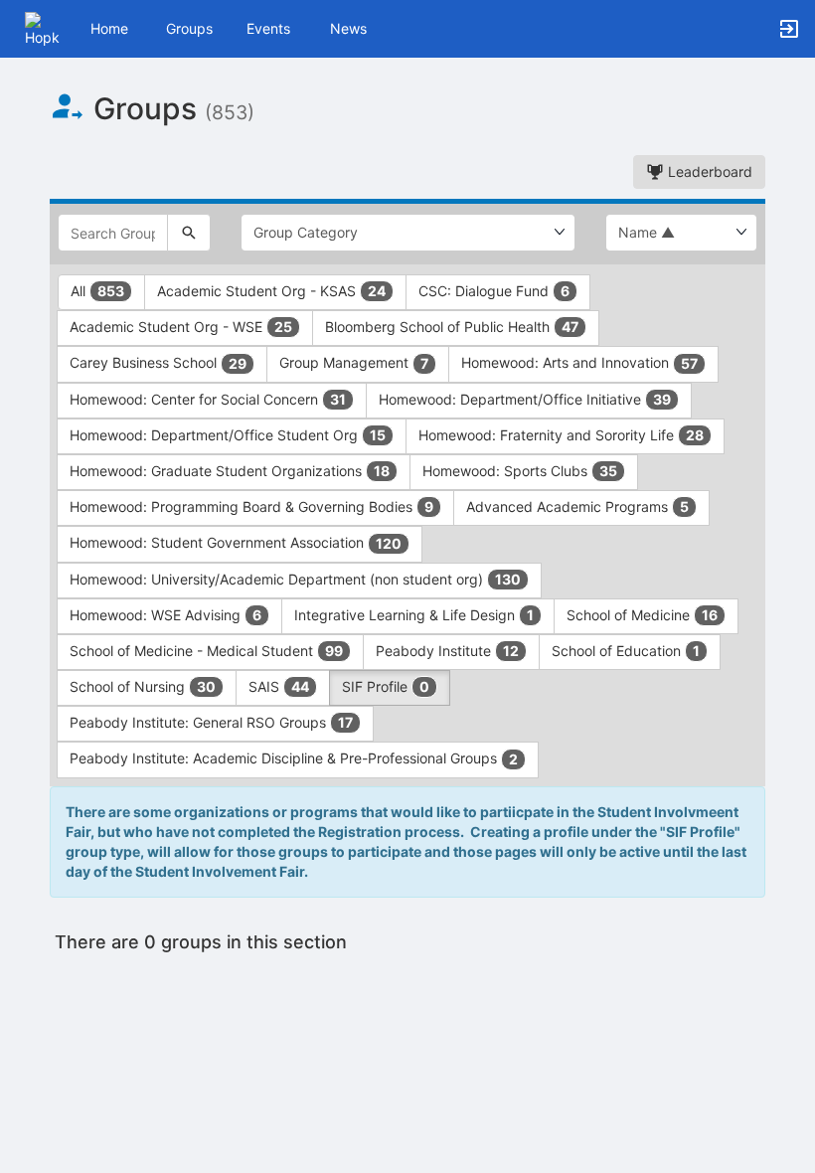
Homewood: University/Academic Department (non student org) (295, 579)
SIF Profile (385, 686)
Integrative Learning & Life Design (414, 614)
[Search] (189, 232)
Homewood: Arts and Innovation (579, 362)
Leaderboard (708, 171)
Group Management (353, 362)
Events (268, 28)
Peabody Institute (447, 650)
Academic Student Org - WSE (181, 326)
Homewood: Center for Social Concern (208, 399)
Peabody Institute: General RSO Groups (211, 722)
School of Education (626, 650)
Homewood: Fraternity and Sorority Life (561, 434)
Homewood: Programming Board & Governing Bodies (251, 506)
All (97, 290)
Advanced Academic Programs (577, 506)
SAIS (278, 686)
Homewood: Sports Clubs (519, 470)
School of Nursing (143, 686)
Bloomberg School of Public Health (451, 326)
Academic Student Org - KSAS (271, 290)
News (348, 28)
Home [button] (109, 28)
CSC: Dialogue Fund (494, 290)
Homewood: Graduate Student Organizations (230, 470)
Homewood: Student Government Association (236, 542)
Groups (189, 28)
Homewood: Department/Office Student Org (228, 434)
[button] (42, 27)
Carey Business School (158, 362)
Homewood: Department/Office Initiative (525, 399)
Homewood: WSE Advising (165, 614)
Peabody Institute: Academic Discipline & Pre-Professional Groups (294, 758)
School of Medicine (642, 614)
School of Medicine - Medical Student (206, 650)
